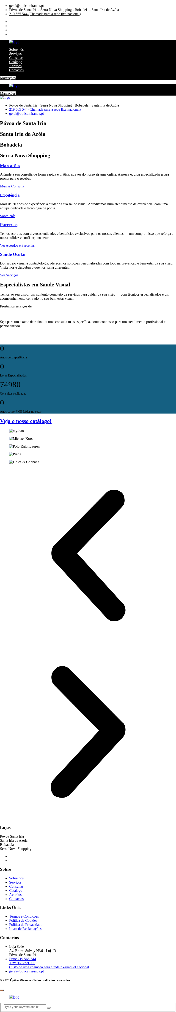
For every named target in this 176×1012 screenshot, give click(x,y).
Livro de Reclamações (25, 929)
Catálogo (15, 62)
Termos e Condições (24, 916)
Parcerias (8, 224)
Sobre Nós (7, 216)
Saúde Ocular (13, 254)
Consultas (16, 58)
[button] (88, 556)
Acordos (15, 66)
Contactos (16, 70)
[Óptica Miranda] (14, 42)
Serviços (15, 54)
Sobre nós (16, 49)
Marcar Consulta (12, 186)
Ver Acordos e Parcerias (17, 245)
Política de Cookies (23, 920)
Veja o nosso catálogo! (26, 421)
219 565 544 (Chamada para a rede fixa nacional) (45, 14)
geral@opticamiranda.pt (26, 6)
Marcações (8, 78)
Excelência (10, 195)
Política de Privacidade (25, 925)
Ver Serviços (9, 275)
